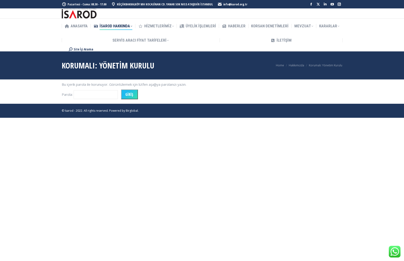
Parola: (68, 94)
